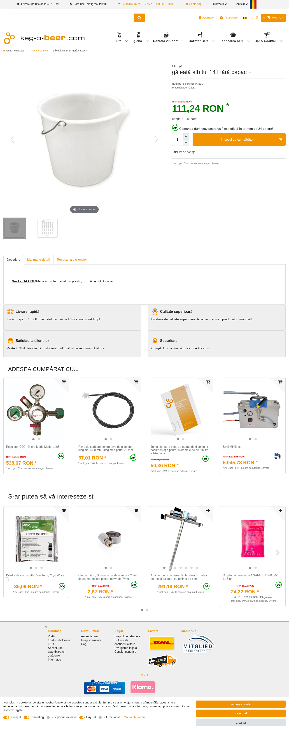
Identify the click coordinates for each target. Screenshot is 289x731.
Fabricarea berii (232, 41)
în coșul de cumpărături (237, 139)
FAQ (51, 644)
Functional (113, 717)
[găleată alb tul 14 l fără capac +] (14, 229)
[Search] (139, 18)
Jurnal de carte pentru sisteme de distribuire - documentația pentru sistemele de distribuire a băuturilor (180, 450)
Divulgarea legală (125, 648)
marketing (37, 717)
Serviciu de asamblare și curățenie (56, 651)
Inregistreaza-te (91, 640)
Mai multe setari (134, 717)
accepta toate (241, 704)
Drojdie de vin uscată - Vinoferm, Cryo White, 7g (35, 577)
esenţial (16, 717)
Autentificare (89, 636)
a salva (241, 722)
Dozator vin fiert (166, 41)
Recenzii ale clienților (72, 259)
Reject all (240, 713)
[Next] (156, 139)
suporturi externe (65, 717)
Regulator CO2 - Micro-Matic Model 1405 (32, 446)
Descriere (14, 259)
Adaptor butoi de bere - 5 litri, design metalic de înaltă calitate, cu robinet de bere (179, 577)
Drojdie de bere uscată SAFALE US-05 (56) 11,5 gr (251, 577)
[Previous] (12, 139)
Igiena (138, 41)
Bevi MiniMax (232, 446)
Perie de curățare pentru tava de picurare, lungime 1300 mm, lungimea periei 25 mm (105, 448)
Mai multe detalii (38, 259)
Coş (83, 644)
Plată (51, 636)
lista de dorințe (186, 152)
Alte (118, 41)
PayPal (91, 717)
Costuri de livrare (59, 640)
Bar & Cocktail (266, 41)
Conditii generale (125, 651)
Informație (54, 659)
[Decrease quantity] (186, 142)
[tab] (13, 260)
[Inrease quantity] (186, 136)
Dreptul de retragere (127, 636)
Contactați (194, 4)
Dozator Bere (199, 41)
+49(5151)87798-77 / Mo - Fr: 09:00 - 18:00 (148, 4)
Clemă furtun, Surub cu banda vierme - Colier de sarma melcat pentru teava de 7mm (107, 577)
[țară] (244, 18)
